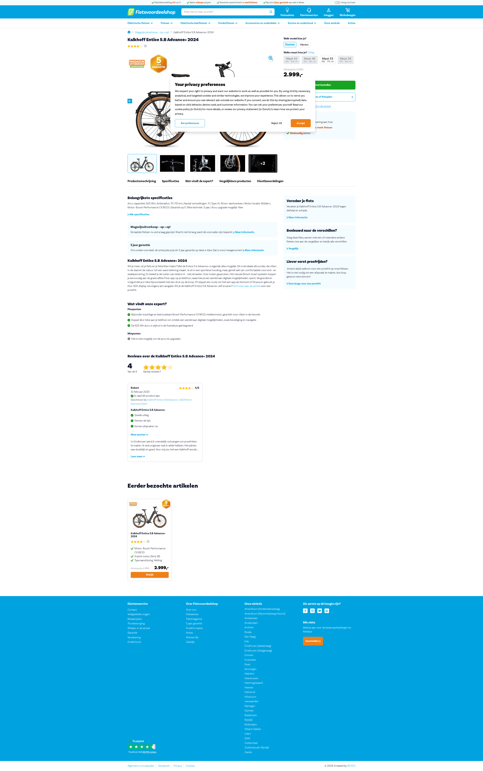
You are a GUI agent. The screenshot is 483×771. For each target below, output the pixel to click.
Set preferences (190, 123)
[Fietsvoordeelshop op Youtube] (319, 610)
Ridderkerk (251, 715)
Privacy (178, 766)
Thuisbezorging (136, 623)
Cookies (190, 766)
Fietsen (165, 23)
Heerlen (249, 687)
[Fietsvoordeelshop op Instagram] (312, 610)
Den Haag (250, 636)
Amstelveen (251, 618)
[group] (142, 163)
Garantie (132, 633)
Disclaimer (164, 766)
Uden (248, 734)
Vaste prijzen (200, 2)
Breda (248, 632)
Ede (247, 641)
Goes (247, 664)
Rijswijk (249, 720)
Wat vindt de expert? (199, 181)
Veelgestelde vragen (139, 614)
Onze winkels (332, 23)
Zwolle (248, 752)
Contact (132, 610)
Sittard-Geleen (253, 729)
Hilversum (250, 697)
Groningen (250, 669)
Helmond (250, 692)
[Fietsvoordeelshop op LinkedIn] (327, 610)
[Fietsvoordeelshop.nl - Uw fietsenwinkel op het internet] (151, 12)
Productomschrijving (142, 181)
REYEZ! (351, 766)
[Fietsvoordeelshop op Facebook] (305, 610)
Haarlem (249, 673)
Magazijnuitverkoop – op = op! (152, 32)
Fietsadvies (192, 614)
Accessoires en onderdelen (261, 23)
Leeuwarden (251, 701)
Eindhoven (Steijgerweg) (258, 650)
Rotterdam (251, 724)
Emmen (249, 655)
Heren (304, 44)
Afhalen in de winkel (139, 628)
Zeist (247, 738)
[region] (242, 104)
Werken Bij (192, 637)
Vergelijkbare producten (235, 181)
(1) (145, 46)
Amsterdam (251, 623)
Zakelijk (190, 642)
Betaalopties (135, 619)
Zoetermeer (251, 743)
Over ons (191, 610)
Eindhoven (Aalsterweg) (258, 646)
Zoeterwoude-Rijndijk (257, 747)
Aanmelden (312, 641)
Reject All (276, 123)
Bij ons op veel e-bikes (285, 2)
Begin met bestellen (319, 85)
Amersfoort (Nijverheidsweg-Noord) (265, 613)
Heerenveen (251, 678)
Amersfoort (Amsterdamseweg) (262, 609)
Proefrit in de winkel (319, 106)
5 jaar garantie (194, 623)
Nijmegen (250, 706)
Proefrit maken (194, 628)
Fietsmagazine (194, 619)
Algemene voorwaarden (141, 766)
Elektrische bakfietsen (194, 23)
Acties (351, 23)
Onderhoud (134, 642)
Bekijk (150, 574)
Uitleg (311, 52)
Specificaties (170, 181)
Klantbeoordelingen (270, 181)
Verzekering (134, 637)
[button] (130, 101)
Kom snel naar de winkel (246, 286)
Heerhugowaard (254, 683)
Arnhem (249, 627)
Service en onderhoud (300, 23)
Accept (301, 123)
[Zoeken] (271, 11)
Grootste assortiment (238, 2)
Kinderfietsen (226, 23)
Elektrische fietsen (139, 23)
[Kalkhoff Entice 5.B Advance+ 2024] (150, 540)
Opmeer (249, 710)
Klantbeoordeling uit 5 (167, 2)
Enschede (250, 660)
